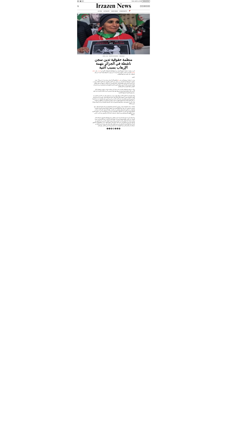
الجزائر (99, 71)
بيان (118, 80)
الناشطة (133, 72)
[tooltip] (141, 6)
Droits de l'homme (113, 56)
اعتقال (93, 71)
